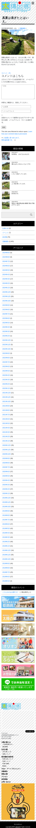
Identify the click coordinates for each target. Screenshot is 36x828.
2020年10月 (6, 454)
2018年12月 (6, 550)
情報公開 (4, 774)
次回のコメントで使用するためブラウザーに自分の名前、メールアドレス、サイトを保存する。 (17, 120)
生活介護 (4, 749)
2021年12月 (6, 393)
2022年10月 (6, 349)
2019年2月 (6, 541)
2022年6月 (6, 366)
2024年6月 (6, 266)
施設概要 (5, 746)
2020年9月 (6, 458)
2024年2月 (6, 283)
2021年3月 (6, 432)
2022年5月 (6, 371)
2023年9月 (6, 305)
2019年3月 (6, 537)
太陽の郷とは (6, 742)
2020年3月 (6, 485)
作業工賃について (7, 759)
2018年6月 (6, 576)
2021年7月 (6, 414)
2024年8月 (6, 257)
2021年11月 (6, 397)
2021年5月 (6, 423)
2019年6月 (6, 524)
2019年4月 (6, 533)
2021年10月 (6, 401)
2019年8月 (6, 515)
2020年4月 (6, 480)
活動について (6, 754)
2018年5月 (6, 581)
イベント (5, 233)
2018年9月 (6, 563)
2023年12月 (6, 292)
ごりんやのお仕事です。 (10, 592)
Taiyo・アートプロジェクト (11, 769)
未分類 (4, 237)
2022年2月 (6, 384)
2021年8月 (6, 410)
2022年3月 (6, 379)
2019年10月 (6, 506)
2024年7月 (6, 261)
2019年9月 (6, 511)
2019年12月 (6, 498)
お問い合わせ (6, 782)
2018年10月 (6, 559)
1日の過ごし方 (6, 751)
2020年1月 (6, 493)
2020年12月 (6, 445)
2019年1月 (6, 546)
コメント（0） (6, 73)
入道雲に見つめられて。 (12, 138)
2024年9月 (6, 252)
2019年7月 (6, 520)
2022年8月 (6, 358)
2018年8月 (6, 568)
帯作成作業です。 (7, 140)
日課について (6, 761)
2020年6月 (6, 471)
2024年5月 (6, 270)
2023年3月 (6, 331)
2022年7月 (6, 362)
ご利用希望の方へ (7, 744)
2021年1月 (6, 441)
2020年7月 (6, 467)
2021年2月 (6, 436)
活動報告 (22, 28)
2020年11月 (6, 449)
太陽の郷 (17, 827)
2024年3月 (6, 279)
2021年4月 (6, 428)
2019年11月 (6, 502)
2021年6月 (6, 419)
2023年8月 (6, 309)
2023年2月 (6, 336)
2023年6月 (6, 318)
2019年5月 (6, 528)
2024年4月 (6, 274)
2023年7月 (6, 314)
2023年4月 (6, 327)
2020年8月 (6, 463)
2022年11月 (6, 344)
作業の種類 (5, 763)
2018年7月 (6, 572)
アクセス (4, 776)
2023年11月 (6, 296)
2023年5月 (6, 323)
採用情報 (4, 779)
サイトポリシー (18, 824)
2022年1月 (6, 388)
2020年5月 (6, 476)
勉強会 (4, 766)
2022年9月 (6, 353)
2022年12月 (6, 340)
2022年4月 (6, 375)
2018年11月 (6, 555)
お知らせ (5, 228)
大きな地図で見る (30, 731)
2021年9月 (6, 406)
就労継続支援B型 (7, 757)
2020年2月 (6, 489)
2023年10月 (6, 301)
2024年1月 (6, 287)
